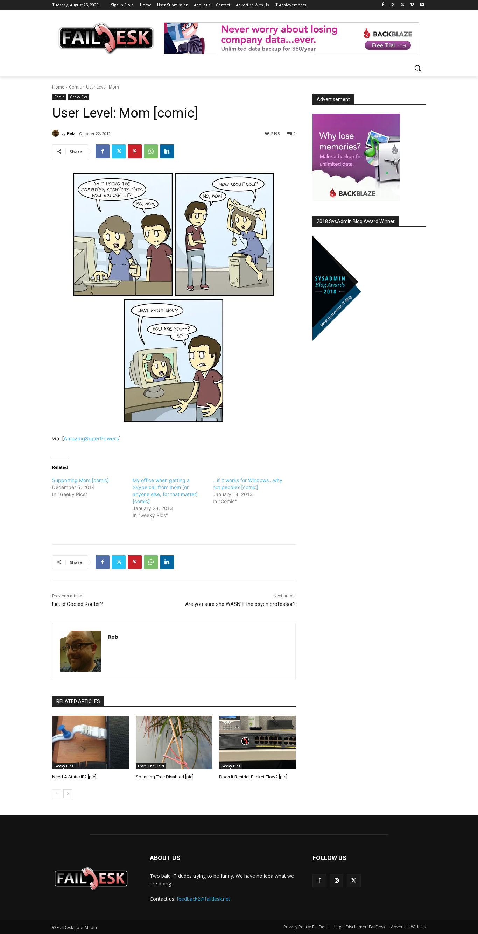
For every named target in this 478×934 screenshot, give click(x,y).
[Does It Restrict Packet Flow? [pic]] (257, 742)
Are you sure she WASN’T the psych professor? (240, 604)
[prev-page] (56, 793)
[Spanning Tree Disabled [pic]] (174, 742)
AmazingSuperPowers (91, 438)
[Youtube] (422, 5)
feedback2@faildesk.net (203, 899)
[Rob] (56, 133)
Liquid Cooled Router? (77, 604)
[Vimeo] (412, 5)
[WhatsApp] (151, 151)
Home (58, 87)
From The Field (151, 766)
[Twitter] (403, 5)
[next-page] (67, 793)
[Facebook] (383, 5)
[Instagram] (393, 5)
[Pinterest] (135, 151)
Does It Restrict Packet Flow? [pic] (253, 776)
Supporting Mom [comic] (80, 480)
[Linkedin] (167, 151)
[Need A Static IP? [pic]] (90, 742)
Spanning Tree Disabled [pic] (165, 776)
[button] (417, 67)
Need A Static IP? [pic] (74, 776)
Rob (71, 133)
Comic (75, 87)
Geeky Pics (78, 96)
